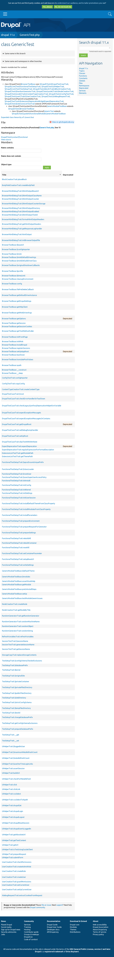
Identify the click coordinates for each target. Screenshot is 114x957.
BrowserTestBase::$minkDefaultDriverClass (19, 261)
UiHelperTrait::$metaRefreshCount (15, 758)
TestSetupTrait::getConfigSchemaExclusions (20, 723)
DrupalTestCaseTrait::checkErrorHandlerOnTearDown (23, 399)
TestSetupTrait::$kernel (11, 670)
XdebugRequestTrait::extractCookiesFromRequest (22, 895)
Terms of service (99, 932)
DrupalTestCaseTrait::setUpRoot (15, 436)
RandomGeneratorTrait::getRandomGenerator (20, 616)
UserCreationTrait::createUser (14, 877)
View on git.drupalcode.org (63, 122)
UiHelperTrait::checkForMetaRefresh (16, 779)
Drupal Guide (52, 925)
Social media (6, 927)
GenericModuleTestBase (57, 106)
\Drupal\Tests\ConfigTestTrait (61, 94)
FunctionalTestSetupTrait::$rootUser (16, 474)
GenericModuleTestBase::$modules (16, 577)
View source (6, 140)
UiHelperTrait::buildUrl (11, 773)
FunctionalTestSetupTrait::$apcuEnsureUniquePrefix (23, 462)
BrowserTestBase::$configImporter (16, 249)
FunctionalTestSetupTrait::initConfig (16, 485)
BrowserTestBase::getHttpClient (14, 307)
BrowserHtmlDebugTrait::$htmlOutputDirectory (21, 208)
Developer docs (53, 930)
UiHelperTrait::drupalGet (11, 805)
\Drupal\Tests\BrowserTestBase (21, 109)
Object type (6, 164)
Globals (82, 81)
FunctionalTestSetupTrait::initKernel (16, 490)
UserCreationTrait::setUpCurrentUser (17, 890)
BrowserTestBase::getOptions (14, 319)
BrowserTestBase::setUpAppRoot (15, 351)
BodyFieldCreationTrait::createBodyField (18, 185)
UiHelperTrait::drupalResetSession (15, 823)
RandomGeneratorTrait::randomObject (17, 626)
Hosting (27, 930)
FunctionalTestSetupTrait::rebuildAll (16, 538)
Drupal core (74, 925)
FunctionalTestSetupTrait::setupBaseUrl (18, 559)
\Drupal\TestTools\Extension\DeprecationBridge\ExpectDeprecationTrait (34, 101)
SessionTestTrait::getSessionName (16, 649)
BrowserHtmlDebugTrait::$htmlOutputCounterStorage (23, 204)
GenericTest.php (30, 34)
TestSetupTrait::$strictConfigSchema (17, 702)
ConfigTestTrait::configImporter (15, 378)
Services (82, 91)
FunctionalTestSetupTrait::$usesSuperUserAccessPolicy (24, 477)
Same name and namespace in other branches (23, 61)
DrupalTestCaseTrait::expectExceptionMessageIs (21, 413)
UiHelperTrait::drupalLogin (12, 811)
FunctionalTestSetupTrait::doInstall (16, 481)
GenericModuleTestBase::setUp (14, 594)
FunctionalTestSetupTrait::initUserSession (19, 498)
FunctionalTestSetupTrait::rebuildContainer (19, 543)
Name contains (7, 148)
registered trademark (53, 952)
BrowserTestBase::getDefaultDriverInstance (19, 295)
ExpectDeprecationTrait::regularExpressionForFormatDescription (28, 450)
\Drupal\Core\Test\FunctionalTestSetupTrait (23, 87)
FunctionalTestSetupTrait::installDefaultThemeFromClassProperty (28, 503)
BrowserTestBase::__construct (14, 370)
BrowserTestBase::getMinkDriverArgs (17, 313)
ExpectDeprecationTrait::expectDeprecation (19, 446)
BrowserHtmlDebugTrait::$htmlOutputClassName (22, 196)
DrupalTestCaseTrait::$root (13, 394)
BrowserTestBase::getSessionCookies (17, 326)
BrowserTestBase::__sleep (12, 373)
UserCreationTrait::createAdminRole (16, 867)
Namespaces (84, 86)
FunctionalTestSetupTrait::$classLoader (18, 469)
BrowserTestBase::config (12, 284)
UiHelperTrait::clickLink (11, 789)
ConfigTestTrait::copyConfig (13, 384)
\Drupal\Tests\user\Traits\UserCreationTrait (23, 96)
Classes (82, 73)
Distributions (75, 932)
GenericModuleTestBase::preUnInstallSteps (19, 589)
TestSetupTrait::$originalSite (13, 676)
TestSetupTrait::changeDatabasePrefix (17, 717)
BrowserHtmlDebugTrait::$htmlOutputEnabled (20, 211)
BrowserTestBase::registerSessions (16, 348)
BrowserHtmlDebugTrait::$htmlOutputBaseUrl (20, 191)
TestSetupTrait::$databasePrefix (15, 665)
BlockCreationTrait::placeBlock (14, 179)
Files (81, 83)
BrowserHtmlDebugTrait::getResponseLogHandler (22, 229)
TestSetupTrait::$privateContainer (15, 681)
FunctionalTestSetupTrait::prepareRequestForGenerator (24, 527)
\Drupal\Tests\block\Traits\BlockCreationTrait (51, 89)
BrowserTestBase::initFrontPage (15, 337)
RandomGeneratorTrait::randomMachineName (21, 622)
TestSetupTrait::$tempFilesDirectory (16, 708)
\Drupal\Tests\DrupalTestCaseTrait (54, 84)
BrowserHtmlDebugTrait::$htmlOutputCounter (20, 199)
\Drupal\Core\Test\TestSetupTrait (18, 89)
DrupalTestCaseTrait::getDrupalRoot (16, 424)
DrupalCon (28, 937)
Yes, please (47, 7)
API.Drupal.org (52, 932)
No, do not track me (63, 7)
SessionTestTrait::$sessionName (15, 641)
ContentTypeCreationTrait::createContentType (20, 389)
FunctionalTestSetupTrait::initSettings (17, 493)
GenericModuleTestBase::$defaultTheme (18, 571)
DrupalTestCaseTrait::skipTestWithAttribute (19, 442)
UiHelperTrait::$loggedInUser (13, 746)
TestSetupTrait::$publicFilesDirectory (16, 693)
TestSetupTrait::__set (10, 741)
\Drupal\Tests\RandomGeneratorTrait (20, 91)
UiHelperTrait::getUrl (10, 845)
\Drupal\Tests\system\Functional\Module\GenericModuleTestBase (39, 114)
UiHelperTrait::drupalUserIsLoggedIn (16, 829)
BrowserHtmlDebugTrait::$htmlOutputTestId (20, 215)
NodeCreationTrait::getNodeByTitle (16, 610)
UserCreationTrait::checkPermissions (16, 862)
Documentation (53, 921)
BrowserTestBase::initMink (12, 341)
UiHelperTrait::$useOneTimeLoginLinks (17, 764)
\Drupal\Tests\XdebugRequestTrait (55, 96)
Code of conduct (31, 939)
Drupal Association (100, 927)
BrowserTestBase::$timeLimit (13, 276)
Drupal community (37, 907)
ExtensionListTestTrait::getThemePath (17, 456)
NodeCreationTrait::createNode (14, 604)
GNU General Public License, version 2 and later (90, 949)
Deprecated (83, 88)
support (59, 905)
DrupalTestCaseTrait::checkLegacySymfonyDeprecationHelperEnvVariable (31, 406)
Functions (83, 76)
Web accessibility (100, 925)
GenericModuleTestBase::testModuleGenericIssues (22, 598)
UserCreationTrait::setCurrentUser (15, 885)
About (95, 921)
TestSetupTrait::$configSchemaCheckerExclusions (22, 661)
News (3, 921)
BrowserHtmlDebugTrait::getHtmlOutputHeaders (21, 224)
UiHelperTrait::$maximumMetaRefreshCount (19, 752)
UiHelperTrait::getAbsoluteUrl (13, 835)
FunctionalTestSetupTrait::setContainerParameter (22, 553)
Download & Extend (78, 921)
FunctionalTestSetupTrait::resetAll (15, 547)
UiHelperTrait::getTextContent (14, 840)
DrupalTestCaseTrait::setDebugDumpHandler (20, 430)
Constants (83, 78)
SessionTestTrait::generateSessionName (18, 645)
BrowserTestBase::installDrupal (14, 345)
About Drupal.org (100, 930)
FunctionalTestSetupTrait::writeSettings (18, 565)
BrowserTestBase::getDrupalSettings (16, 301)
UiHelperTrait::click (9, 785)
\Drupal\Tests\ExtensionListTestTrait (20, 104)
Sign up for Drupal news (10, 930)
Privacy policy (98, 934)
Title (31, 175)
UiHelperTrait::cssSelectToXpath (15, 800)
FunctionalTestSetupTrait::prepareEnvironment (21, 521)
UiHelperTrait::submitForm (12, 857)
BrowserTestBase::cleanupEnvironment (17, 279)
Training (27, 927)
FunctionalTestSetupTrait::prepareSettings (19, 533)
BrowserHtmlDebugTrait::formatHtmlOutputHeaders (23, 219)
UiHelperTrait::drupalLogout (13, 817)
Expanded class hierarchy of (17, 117)
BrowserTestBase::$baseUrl (13, 245)
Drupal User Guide (54, 927)
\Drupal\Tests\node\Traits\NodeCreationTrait (54, 91)
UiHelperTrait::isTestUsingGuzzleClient (17, 849)
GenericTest (49, 111)
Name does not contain (11, 156)
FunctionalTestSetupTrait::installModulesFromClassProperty (26, 509)
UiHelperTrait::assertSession (13, 768)
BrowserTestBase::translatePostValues (17, 359)
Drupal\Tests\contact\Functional (14, 137)
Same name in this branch (15, 53)
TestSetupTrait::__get (10, 735)
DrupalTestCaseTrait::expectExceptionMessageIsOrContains (26, 419)
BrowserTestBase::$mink (12, 254)
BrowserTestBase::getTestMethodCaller (18, 331)
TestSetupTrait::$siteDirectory (14, 698)
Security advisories (8, 932)
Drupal (38, 952)
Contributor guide (31, 932)
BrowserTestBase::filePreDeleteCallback (18, 289)
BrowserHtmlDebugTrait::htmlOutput (17, 234)
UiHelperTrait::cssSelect (11, 794)
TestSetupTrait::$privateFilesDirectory (17, 687)
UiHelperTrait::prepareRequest (14, 854)
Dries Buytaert (72, 952)
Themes (73, 930)
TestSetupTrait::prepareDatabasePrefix (17, 729)
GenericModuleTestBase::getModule (16, 585)
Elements (82, 93)
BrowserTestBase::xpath (11, 365)
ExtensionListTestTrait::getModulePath (17, 453)
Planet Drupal (6, 925)
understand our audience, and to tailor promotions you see (81, 3)
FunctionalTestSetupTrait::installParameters (19, 515)
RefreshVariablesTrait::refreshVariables (18, 637)
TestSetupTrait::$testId (11, 713)
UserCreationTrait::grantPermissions (16, 882)
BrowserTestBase (28, 84)
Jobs (3, 934)
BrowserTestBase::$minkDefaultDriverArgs (19, 257)
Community (29, 921)
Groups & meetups (31, 934)
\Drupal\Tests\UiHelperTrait (52, 87)
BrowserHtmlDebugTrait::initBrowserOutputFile (21, 240)
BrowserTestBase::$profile (12, 271)
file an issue (46, 905)
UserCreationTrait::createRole (14, 871)
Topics (81, 71)
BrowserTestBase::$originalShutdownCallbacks (21, 265)
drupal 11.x (8, 34)
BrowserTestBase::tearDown (13, 355)
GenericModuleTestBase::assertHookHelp (18, 581)
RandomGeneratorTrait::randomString (17, 631)
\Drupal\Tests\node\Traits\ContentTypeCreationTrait (26, 94)
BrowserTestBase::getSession (14, 323)
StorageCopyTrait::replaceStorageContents (19, 655)
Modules (73, 927)
